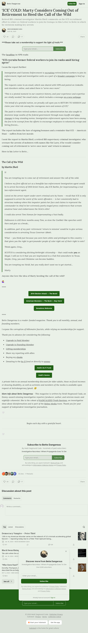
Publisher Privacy (56, 614)
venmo (47, 361)
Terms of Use (26, 589)
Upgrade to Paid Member (17, 340)
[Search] (84, 527)
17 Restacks (29, 474)
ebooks (19, 357)
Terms (44, 617)
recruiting (49, 72)
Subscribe (72, 4)
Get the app (55, 622)
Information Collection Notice (56, 589)
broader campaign (66, 76)
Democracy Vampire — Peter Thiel (18, 533)
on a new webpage (72, 97)
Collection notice (54, 617)
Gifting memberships (16, 349)
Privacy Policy (54, 586)
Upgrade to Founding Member (20, 344)
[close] (66, 551)
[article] (44, 539)
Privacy (38, 617)
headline (10, 54)
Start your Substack (38, 622)
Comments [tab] (7, 498)
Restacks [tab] (17, 498)
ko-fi (23, 361)
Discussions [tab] (19, 527)
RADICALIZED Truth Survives (53, 400)
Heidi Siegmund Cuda (14, 29)
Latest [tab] (10, 527)
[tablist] (12, 498)
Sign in (82, 4)
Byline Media (50, 403)
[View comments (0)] (13, 36)
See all (6, 581)
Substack (32, 628)
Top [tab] (4, 527)
